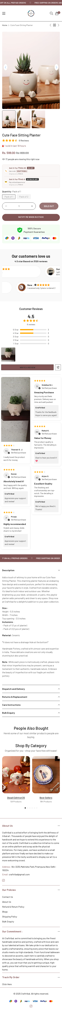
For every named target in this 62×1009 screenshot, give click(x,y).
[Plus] (31, 206)
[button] (56, 67)
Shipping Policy (9, 916)
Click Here (7, 984)
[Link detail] (3, 880)
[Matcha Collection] (46, 774)
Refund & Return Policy (13, 906)
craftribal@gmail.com (16, 874)
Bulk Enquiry (8, 921)
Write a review (27, 367)
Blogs (5, 911)
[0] (56, 13)
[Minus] (6, 206)
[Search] (51, 13)
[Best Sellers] (16, 774)
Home (4, 25)
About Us (6, 901)
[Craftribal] (31, 13)
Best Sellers (16, 797)
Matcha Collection (45, 797)
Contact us (7, 896)
